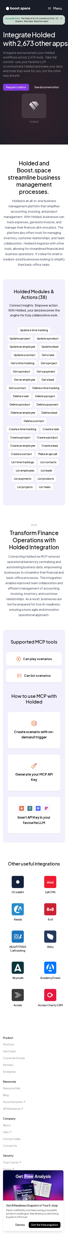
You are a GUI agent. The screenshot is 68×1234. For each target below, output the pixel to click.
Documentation (13, 1102)
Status (7, 1169)
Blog (6, 1095)
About (7, 1125)
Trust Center (11, 1162)
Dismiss (20, 1224)
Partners (8, 1065)
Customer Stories (14, 1058)
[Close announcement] (61, 18)
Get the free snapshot (44, 1224)
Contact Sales (12, 1138)
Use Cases (9, 1051)
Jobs (6, 1132)
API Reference (11, 1108)
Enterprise (9, 1071)
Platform (8, 1044)
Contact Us (10, 1145)
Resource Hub (11, 1088)
